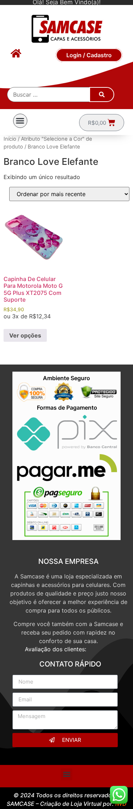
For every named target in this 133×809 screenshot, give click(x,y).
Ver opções (25, 335)
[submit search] (101, 94)
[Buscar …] (48, 94)
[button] (20, 121)
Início (10, 139)
